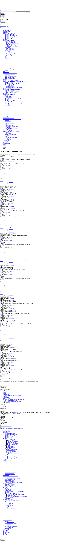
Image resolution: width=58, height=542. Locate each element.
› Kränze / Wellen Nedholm (10, 51)
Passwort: (2, 424)
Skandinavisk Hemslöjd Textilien (11, 112)
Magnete (6, 124)
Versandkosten (11, 168)
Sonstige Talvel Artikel (11, 458)
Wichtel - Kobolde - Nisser (10, 123)
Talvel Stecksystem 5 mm (11, 456)
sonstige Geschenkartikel (7, 520)
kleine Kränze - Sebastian (11, 440)
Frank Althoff (7, 105)
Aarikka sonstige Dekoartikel (10, 78)
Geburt (8, 525)
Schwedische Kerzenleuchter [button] (8, 106)
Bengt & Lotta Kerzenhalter (10, 34)
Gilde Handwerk (6, 79)
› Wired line (7, 135)
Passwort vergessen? (19, 428)
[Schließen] (0, 24)
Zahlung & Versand (6, 397)
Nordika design (7, 47)
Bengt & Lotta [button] (5, 32)
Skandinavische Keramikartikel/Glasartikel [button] (10, 80)
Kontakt (4, 392)
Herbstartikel (5, 142)
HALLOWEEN (6, 141)
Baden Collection (6, 461)
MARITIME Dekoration (7, 62)
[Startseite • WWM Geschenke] (4, 10)
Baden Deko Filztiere (9, 463)
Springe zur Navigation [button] (7, 4)
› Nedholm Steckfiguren (9, 52)
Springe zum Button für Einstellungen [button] (9, 7)
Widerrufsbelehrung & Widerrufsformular (10, 400)
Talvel (6, 57)
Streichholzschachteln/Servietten (11, 128)
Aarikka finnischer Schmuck (10, 74)
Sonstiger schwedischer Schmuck (11, 92)
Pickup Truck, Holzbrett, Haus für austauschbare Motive (17, 496)
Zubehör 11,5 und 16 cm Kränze (13, 443)
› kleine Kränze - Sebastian (10, 42)
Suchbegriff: (2, 155)
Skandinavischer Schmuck (7, 483)
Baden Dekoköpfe (8, 68)
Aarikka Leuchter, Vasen (9, 77)
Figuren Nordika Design (11, 447)
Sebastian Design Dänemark (10, 41)
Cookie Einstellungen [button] (6, 402)
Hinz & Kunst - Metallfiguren (10, 134)
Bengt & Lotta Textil (8, 38)
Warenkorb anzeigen (4, 26)
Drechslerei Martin (10, 522)
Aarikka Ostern (7, 75)
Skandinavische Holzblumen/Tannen (11, 126)
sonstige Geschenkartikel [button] (7, 130)
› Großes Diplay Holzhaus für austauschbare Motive (14, 101)
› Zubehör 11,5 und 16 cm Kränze (11, 45)
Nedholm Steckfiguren (11, 450)
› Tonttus (6, 56)
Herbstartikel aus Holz (11, 495)
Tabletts (6, 122)
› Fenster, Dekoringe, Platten (10, 44)
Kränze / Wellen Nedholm (12, 449)
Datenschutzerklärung (7, 398)
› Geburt (6, 136)
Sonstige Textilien (8, 116)
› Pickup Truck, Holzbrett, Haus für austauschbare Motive (15, 103)
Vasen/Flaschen (8, 129)
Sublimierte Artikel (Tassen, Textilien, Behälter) (13, 87)
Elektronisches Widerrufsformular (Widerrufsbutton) (12, 401)
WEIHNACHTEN (6, 140)
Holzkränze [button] (5, 39)
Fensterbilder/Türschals (9, 125)
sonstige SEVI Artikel (9, 104)
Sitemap (4, 406)
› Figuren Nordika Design (9, 49)
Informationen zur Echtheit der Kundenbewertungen (12, 395)
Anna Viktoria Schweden (9, 82)
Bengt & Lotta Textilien (9, 505)
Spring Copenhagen (6, 31)
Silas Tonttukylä (8, 54)
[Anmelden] (11, 379)
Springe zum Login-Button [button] (7, 6)
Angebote (4, 144)
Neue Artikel (5, 145)
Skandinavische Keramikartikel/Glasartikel (10, 476)
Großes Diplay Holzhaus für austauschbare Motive (16, 494)
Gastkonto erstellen (12, 428)
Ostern (4, 71)
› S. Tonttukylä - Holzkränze (10, 55)
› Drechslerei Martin (8, 133)
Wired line (9, 524)
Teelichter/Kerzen (8, 127)
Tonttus (8, 454)
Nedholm (6, 95)
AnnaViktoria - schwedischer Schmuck (12, 91)
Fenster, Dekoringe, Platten (12, 442)
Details (1, 164)
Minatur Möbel (10, 527)
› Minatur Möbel (8, 138)
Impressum (5, 396)
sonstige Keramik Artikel (9, 86)
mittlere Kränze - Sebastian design (13, 441)
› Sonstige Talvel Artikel (9, 60)
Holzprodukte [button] (5, 93)
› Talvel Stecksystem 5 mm (10, 58)
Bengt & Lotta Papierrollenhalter (11, 35)
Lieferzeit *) (5, 393)
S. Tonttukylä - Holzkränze (12, 453)
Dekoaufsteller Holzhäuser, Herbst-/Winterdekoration (14, 98)
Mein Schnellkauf (6, 394)
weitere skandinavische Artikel (8, 508)
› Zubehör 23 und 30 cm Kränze (11, 46)
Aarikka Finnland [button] (6, 72)
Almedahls (7, 120)
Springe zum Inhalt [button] (6, 3)
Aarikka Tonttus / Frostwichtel (10, 76)
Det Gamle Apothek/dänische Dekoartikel (12, 83)
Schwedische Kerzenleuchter (8, 499)
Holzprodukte (5, 487)
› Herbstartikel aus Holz (9, 102)
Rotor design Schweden (9, 85)
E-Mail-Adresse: (3, 423)
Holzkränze (5, 438)
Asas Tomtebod (8, 121)
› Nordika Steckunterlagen (9, 48)
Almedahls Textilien (8, 504)
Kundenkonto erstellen (4, 428)
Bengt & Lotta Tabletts (9, 37)
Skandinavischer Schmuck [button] (7, 88)
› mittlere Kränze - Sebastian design (11, 43)
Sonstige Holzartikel (8, 97)
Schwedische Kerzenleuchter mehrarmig (12, 108)
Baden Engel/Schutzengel (9, 69)
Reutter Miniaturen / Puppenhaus (11, 137)
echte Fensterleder (6, 117)
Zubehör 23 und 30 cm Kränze (12, 444)
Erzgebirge (7, 132)
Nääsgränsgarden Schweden (10, 84)
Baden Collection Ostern (9, 65)
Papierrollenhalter (8, 96)
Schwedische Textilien (7, 501)
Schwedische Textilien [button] (7, 109)
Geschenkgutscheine (6, 143)
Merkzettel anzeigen (4, 20)
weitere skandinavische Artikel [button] (8, 118)
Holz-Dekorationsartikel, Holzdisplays (12, 100)
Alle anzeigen (2, 243)
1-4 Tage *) (11, 165)
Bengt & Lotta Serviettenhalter (10, 36)
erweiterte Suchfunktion (16, 154)
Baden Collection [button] (6, 63)
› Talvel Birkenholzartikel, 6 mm (11, 59)
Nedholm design (8, 50)
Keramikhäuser (5, 61)
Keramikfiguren (8, 139)
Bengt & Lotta (5, 432)
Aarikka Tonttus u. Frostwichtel (10, 53)
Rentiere (6, 70)
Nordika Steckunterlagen (11, 446)
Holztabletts (7, 99)
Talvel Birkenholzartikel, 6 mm (12, 457)
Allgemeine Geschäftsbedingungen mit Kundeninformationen (14, 399)
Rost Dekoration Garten (7, 30)
